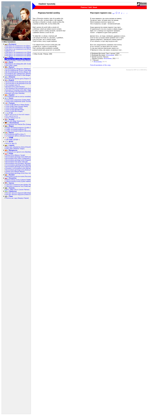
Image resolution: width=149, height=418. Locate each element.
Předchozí (84, 7)
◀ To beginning (141, 6)
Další (90, 7)
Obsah (95, 7)
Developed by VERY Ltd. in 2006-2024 (136, 69)
